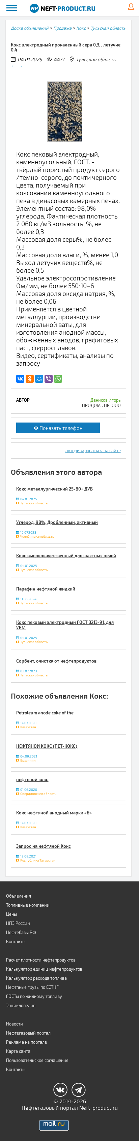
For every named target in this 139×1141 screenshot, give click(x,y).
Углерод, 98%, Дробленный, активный (57, 522)
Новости (14, 1024)
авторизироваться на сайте (93, 450)
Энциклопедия (20, 1005)
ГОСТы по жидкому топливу (34, 996)
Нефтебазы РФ (21, 932)
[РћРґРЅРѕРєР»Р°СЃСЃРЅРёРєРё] (30, 379)
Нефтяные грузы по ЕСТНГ (32, 987)
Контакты (15, 941)
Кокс (81, 28)
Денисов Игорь (105, 400)
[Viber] (49, 379)
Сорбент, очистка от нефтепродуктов (56, 661)
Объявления (18, 896)
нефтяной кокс (32, 779)
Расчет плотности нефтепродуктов (41, 960)
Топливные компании (28, 905)
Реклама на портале (26, 1042)
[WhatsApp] (58, 379)
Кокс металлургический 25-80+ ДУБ (54, 489)
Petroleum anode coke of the (45, 712)
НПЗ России (18, 923)
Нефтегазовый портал (28, 1033)
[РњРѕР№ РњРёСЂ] (39, 379)
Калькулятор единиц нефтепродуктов (44, 969)
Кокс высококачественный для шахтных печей (66, 555)
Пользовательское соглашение (37, 1060)
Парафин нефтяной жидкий (45, 589)
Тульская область (108, 28)
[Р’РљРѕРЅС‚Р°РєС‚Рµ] (20, 379)
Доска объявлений (30, 28)
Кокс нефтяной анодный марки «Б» (54, 812)
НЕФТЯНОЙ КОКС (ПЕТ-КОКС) (46, 746)
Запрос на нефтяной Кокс (43, 846)
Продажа (62, 28)
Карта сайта (18, 1051)
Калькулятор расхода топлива (36, 978)
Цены (11, 914)
